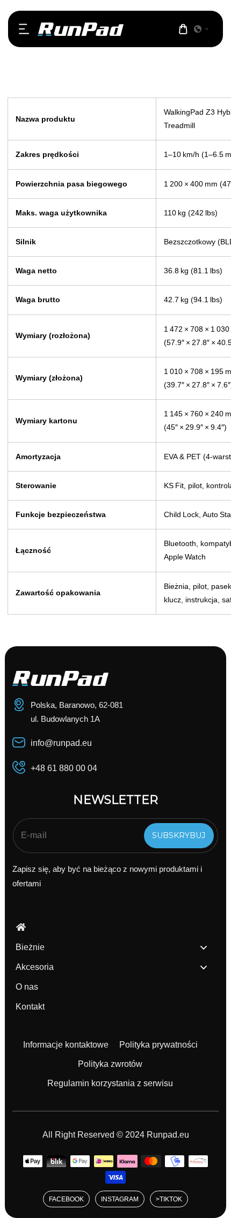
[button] (24, 29)
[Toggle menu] (204, 947)
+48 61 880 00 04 (64, 768)
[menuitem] (115, 928)
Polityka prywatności (158, 1044)
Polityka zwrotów (110, 1063)
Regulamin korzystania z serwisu (110, 1083)
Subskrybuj (178, 835)
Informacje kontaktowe (66, 1044)
